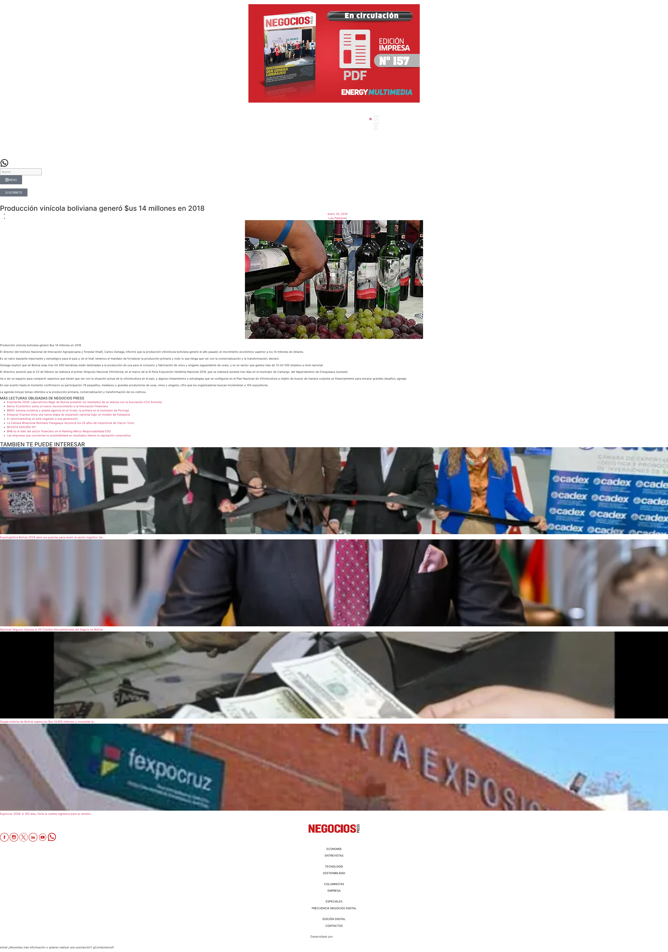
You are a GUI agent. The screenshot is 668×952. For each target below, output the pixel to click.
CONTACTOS (334, 925)
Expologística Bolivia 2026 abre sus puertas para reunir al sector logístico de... (52, 537)
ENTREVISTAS (334, 855)
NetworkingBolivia (346, 936)
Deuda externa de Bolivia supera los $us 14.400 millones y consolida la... (48, 721)
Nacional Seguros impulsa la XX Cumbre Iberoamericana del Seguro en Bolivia (51, 629)
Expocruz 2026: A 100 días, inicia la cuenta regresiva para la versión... (46, 814)
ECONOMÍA (334, 849)
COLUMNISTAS (334, 884)
